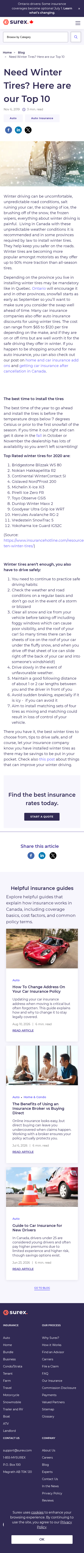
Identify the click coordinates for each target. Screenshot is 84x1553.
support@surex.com (17, 1450)
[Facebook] (8, 129)
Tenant (8, 1373)
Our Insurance (52, 1381)
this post (47, 759)
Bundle (8, 1352)
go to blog (42, 1287)
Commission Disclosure (59, 1388)
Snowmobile (12, 1402)
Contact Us (50, 1479)
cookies (37, 1512)
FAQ (45, 1373)
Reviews (48, 1500)
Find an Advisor (53, 1352)
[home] (15, 1316)
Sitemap (48, 1409)
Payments (49, 1395)
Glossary (48, 1416)
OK (41, 1539)
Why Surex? (50, 1338)
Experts (47, 1472)
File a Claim (50, 1366)
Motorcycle (11, 1395)
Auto (13, 118)
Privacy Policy (52, 1493)
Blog (21, 52)
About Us (48, 1450)
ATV (6, 1423)
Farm (7, 1381)
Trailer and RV (13, 1409)
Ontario (38, 288)
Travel (7, 1388)
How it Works (51, 1345)
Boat (6, 1416)
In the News (50, 1486)
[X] (28, 129)
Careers (47, 1457)
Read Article (23, 1030)
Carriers (47, 1359)
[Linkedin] (18, 129)
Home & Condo (35, 1097)
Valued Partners (53, 1402)
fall (39, 435)
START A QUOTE (41, 816)
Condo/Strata (12, 1366)
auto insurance (42, 118)
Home (7, 52)
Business (9, 1359)
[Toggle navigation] (78, 23)
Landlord (9, 1431)
